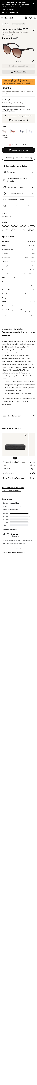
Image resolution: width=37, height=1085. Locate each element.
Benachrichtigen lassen (8, 111)
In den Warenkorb (17, 478)
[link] (18, 7)
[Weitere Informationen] (9, 100)
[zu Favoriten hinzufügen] (33, 30)
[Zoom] (33, 61)
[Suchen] (21, 18)
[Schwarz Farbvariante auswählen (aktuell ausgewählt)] (15, 458)
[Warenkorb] (35, 18)
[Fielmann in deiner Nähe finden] (26, 18)
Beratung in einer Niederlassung (19, 158)
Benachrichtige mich (20, 150)
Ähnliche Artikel (20, 72)
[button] (16, 61)
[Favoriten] (30, 18)
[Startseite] (9, 17)
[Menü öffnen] (2, 18)
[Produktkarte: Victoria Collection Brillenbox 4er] (15, 457)
